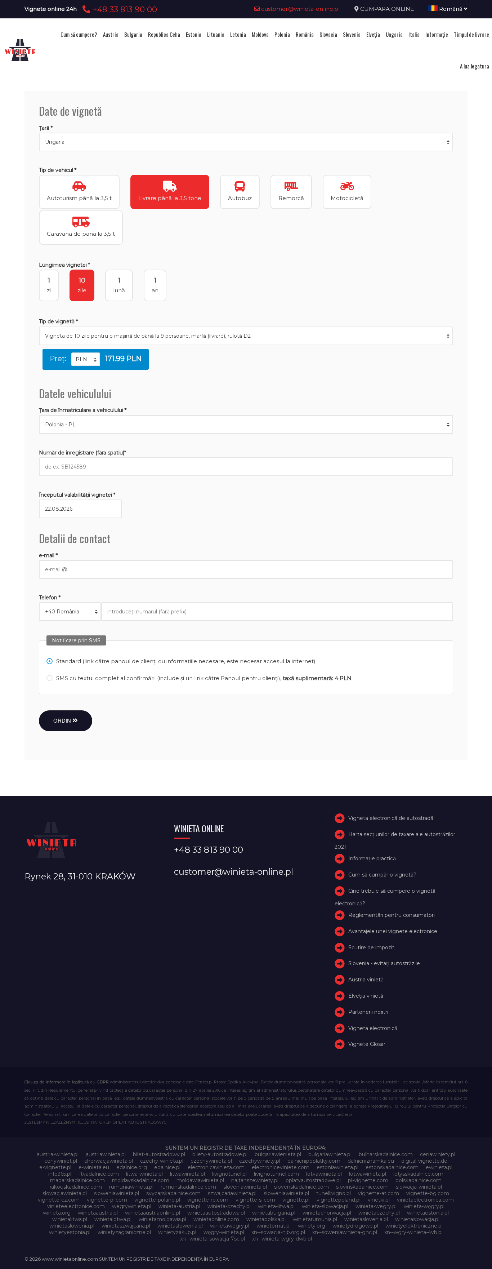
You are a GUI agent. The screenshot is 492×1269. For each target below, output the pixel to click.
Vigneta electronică (372, 1028)
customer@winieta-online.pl (300, 8)
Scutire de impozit (371, 947)
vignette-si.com (255, 1200)
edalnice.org (131, 1167)
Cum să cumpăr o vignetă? (382, 874)
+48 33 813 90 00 (123, 9)
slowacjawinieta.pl (65, 1193)
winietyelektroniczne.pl (414, 1226)
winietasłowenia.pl (180, 1226)
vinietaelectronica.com (425, 1200)
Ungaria (394, 34)
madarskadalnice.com (77, 1180)
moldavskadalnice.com (140, 1180)
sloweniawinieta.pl (116, 1193)
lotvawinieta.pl (324, 1174)
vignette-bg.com (427, 1193)
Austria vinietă (366, 979)
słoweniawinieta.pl (286, 1193)
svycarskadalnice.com (173, 1193)
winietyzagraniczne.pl (124, 1232)
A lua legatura (474, 66)
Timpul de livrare (471, 34)
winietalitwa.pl (69, 1219)
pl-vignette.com (368, 1180)
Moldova (260, 34)
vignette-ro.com (207, 1200)
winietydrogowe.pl (355, 1226)
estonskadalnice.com (392, 1167)
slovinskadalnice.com (362, 1187)
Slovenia (352, 34)
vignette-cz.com (59, 1200)
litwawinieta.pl (187, 1174)
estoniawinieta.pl (337, 1167)
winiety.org (311, 1226)
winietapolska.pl (266, 1219)
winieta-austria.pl (179, 1206)
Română (451, 8)
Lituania (215, 34)
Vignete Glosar (366, 1044)
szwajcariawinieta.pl (232, 1193)
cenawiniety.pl (437, 1154)
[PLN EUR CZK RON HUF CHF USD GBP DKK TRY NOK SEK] (85, 359)
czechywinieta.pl (211, 1161)
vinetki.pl (379, 1200)
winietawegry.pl (229, 1226)
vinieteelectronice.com (76, 1206)
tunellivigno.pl (333, 1193)
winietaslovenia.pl (366, 1219)
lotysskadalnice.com (418, 1174)
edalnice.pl (167, 1167)
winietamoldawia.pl (162, 1219)
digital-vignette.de (424, 1161)
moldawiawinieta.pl (200, 1180)
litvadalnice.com (99, 1174)
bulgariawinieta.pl (330, 1154)
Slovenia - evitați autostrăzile (384, 963)
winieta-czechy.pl (229, 1206)
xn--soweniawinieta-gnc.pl (344, 1232)
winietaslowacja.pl (417, 1219)
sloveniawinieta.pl (245, 1187)
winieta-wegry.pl (376, 1206)
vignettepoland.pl (339, 1200)
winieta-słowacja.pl (325, 1206)
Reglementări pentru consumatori (391, 915)
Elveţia (373, 34)
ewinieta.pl (439, 1167)
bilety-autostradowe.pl (219, 1154)
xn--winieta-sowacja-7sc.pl (212, 1238)
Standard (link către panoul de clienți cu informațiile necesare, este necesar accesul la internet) (186, 661)
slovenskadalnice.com (301, 1187)
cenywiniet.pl (60, 1161)
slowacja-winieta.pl (419, 1187)
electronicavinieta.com (216, 1167)
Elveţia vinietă (365, 996)
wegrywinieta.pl (131, 1206)
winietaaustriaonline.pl (152, 1213)
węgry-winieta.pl (223, 1232)
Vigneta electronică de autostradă (390, 818)
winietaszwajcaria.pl (126, 1226)
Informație (436, 34)
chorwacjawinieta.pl (108, 1161)
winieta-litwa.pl (276, 1206)
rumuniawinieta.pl (131, 1187)
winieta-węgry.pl (424, 1206)
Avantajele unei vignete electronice (392, 931)
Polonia (282, 34)
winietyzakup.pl (177, 1232)
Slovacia (328, 34)
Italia (414, 34)
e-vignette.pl (55, 1167)
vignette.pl (295, 1200)
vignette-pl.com (107, 1200)
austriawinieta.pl (106, 1154)
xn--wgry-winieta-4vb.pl (413, 1232)
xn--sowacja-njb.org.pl (278, 1232)
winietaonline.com (216, 1219)
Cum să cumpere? (79, 34)
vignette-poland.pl (157, 1200)
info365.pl (59, 1174)
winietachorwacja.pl (327, 1213)
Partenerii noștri (368, 1012)
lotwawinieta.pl (367, 1174)
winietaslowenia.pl (71, 1226)
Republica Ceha (164, 34)
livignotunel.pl (229, 1174)
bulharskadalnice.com (386, 1154)
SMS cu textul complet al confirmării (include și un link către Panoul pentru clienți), (204, 678)
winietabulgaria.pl (273, 1213)
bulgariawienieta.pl (278, 1154)
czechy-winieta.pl (161, 1161)
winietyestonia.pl (69, 1232)
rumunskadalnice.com (188, 1187)
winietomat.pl (273, 1226)
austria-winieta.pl (58, 1154)
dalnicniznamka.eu (371, 1161)
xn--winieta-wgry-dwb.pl (282, 1238)
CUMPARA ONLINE (387, 8)
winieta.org (57, 1213)
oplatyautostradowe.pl (313, 1180)
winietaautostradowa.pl (216, 1213)
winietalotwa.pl (112, 1219)
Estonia (193, 34)
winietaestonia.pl (428, 1213)
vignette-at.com (378, 1193)
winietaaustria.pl (98, 1213)
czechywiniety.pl (259, 1161)
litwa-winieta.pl (144, 1174)
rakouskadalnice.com (76, 1187)
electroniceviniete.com (280, 1167)
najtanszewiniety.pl (254, 1180)
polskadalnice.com (418, 1180)
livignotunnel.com (276, 1174)
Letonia (238, 34)
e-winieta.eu (94, 1167)
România (305, 34)
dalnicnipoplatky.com (313, 1161)
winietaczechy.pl (379, 1213)
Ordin (62, 721)
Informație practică (372, 858)
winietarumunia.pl (315, 1219)
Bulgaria (133, 34)
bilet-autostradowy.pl (159, 1154)
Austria (110, 34)
